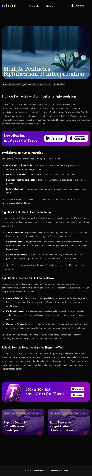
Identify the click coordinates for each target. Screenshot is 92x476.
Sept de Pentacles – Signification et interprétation (16, 426)
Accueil (33, 5)
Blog (50, 5)
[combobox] (79, 6)
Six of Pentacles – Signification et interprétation (61, 426)
